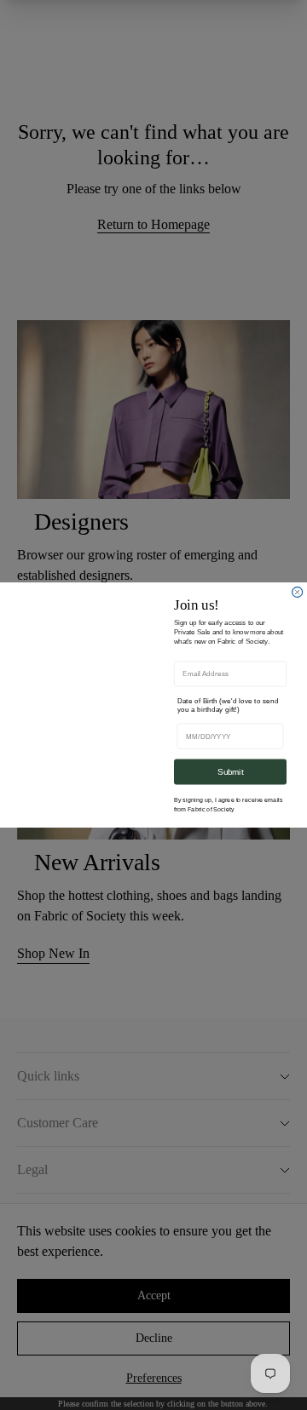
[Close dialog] (298, 592)
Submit (230, 771)
